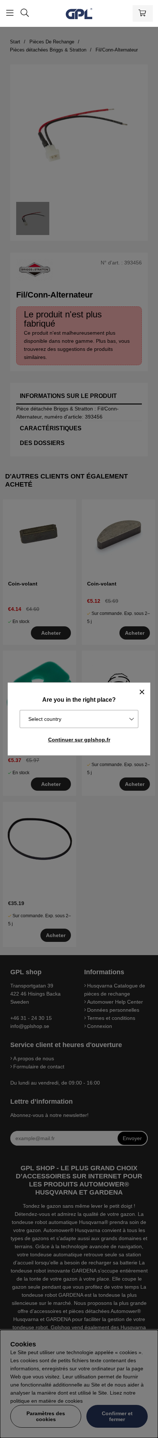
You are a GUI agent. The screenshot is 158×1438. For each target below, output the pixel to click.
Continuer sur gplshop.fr (79, 740)
